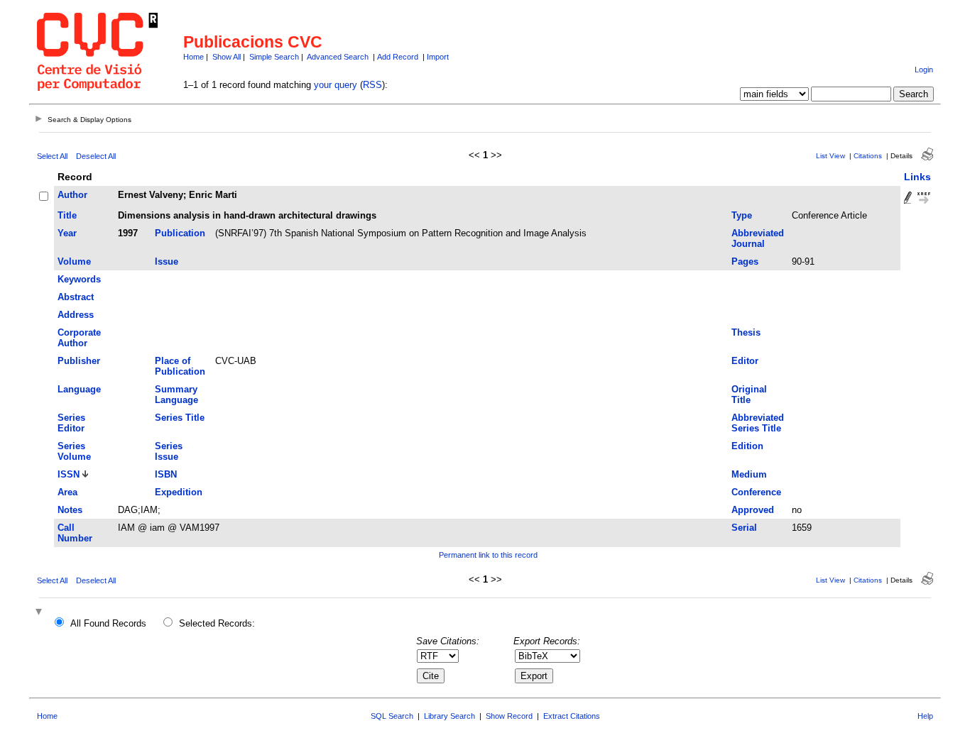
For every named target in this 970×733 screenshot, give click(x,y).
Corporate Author (79, 337)
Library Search (449, 716)
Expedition (178, 492)
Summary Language (176, 394)
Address (76, 314)
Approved (752, 510)
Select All (52, 156)
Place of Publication (180, 366)
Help (925, 716)
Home (193, 57)
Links (917, 176)
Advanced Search (338, 57)
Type (741, 215)
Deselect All (96, 156)
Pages (744, 261)
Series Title (180, 417)
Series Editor (71, 423)
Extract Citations (571, 716)
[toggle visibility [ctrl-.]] (40, 613)
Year (67, 233)
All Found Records (108, 623)
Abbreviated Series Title (757, 423)
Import (438, 57)
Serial (744, 527)
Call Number (75, 533)
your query (335, 84)
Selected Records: (217, 623)
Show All (226, 57)
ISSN (69, 474)
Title (67, 215)
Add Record (397, 57)
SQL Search (392, 716)
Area (67, 492)
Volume (74, 261)
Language (79, 389)
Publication (180, 233)
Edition (747, 446)
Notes (70, 510)
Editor (744, 361)
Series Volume (74, 451)
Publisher (79, 361)
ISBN (166, 474)
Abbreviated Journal (757, 238)
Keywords (79, 279)
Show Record (509, 716)
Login (924, 69)
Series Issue (168, 451)
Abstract (76, 297)
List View (830, 156)
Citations (868, 156)
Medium (749, 474)
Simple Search (274, 57)
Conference (756, 492)
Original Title (749, 394)
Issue (166, 261)
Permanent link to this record (488, 555)
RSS (372, 84)
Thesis (746, 332)
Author (72, 194)
